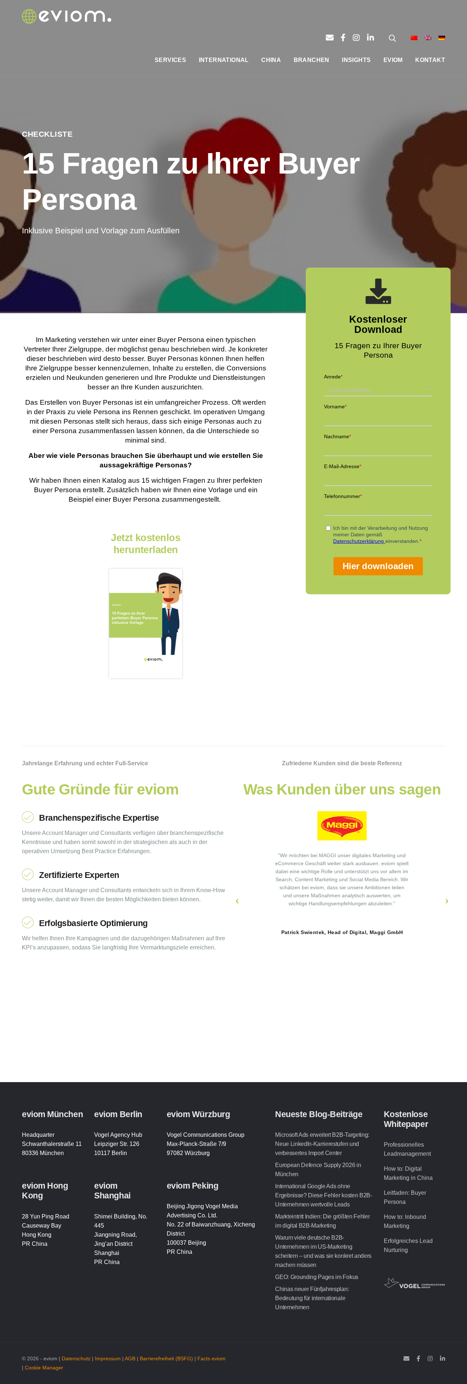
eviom (393, 60)
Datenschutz (76, 1358)
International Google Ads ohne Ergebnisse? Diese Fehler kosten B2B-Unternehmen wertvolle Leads (323, 1195)
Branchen (311, 60)
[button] (237, 901)
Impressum (108, 1358)
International (224, 60)
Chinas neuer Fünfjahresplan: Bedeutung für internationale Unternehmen (312, 1298)
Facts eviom (211, 1358)
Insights (356, 60)
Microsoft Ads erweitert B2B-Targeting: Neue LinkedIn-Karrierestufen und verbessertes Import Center (322, 1144)
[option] (342, 873)
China (271, 60)
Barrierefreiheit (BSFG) (166, 1358)
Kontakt (430, 60)
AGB (130, 1358)
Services (170, 60)
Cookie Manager (44, 1368)
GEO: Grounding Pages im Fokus (316, 1277)
